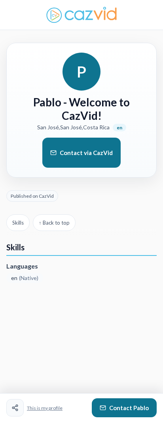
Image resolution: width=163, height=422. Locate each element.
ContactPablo (129, 407)
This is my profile (45, 408)
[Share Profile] (15, 407)
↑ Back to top (54, 223)
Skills (18, 223)
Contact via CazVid (86, 152)
